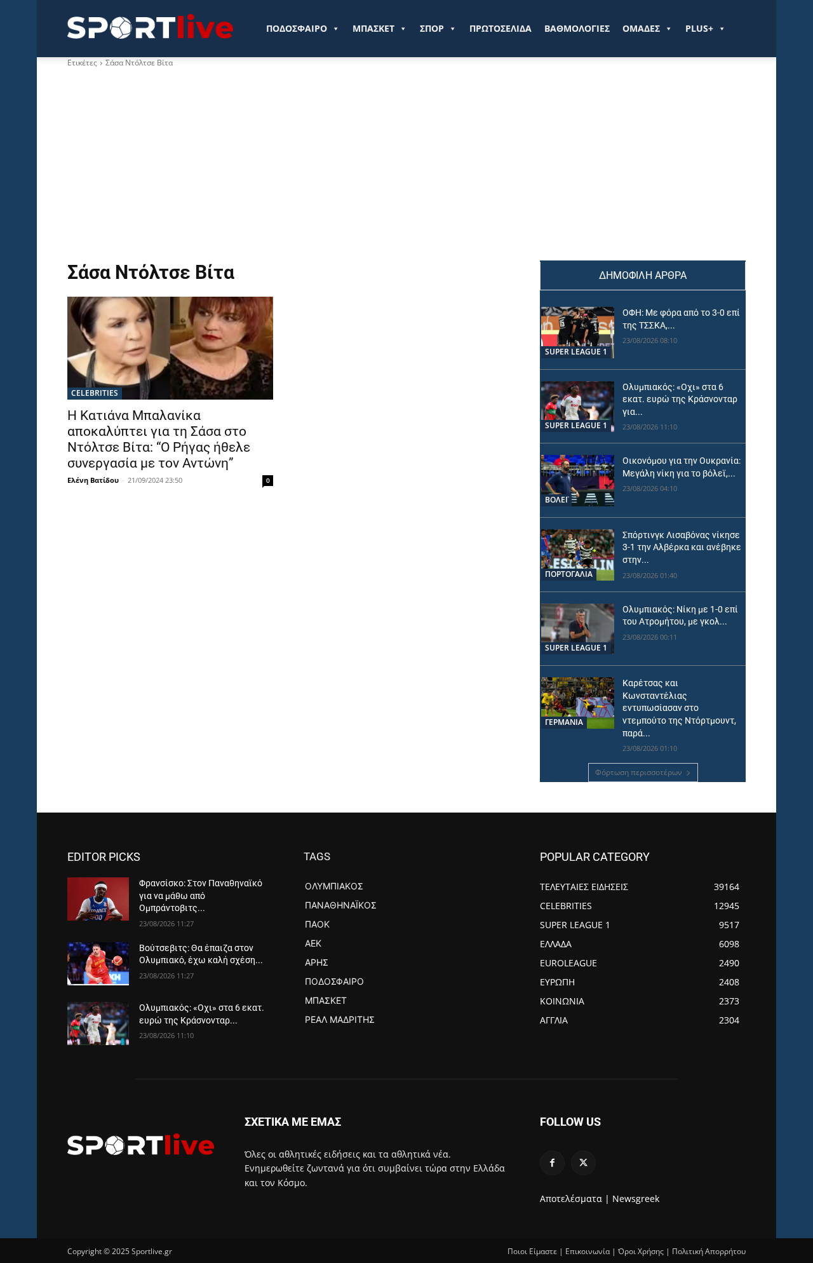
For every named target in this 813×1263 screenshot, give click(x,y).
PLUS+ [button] (699, 28)
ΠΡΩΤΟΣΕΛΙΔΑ (500, 28)
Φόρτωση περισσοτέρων (638, 772)
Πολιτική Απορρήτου (709, 1251)
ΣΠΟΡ (432, 28)
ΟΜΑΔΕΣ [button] (641, 28)
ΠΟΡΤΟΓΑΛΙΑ (569, 574)
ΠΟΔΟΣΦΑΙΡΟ (296, 28)
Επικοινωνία (587, 1251)
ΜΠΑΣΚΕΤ (373, 28)
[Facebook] (552, 1163)
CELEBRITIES (94, 393)
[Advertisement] (288, 164)
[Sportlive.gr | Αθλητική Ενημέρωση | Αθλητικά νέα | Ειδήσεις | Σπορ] (140, 1144)
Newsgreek (635, 1198)
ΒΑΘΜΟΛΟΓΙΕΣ (577, 28)
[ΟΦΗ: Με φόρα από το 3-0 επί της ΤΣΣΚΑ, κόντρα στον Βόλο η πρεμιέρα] (577, 332)
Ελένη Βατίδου (93, 480)
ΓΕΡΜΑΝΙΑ (564, 722)
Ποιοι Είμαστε (532, 1251)
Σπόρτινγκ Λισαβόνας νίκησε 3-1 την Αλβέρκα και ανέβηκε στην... (681, 547)
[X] (583, 1163)
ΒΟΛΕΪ (556, 499)
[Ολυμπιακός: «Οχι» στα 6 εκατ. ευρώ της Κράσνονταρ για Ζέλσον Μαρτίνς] (577, 407)
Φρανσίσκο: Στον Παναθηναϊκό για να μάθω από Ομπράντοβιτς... (200, 895)
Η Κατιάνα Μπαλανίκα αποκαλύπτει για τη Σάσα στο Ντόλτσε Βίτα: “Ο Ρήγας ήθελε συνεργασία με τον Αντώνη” (158, 439)
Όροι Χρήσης (641, 1251)
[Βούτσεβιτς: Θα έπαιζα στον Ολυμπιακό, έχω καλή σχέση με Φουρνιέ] (98, 963)
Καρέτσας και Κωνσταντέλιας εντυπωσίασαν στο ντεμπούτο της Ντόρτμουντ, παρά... (679, 708)
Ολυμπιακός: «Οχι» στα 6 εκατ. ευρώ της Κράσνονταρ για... (679, 399)
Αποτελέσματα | (575, 1198)
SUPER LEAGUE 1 (576, 351)
